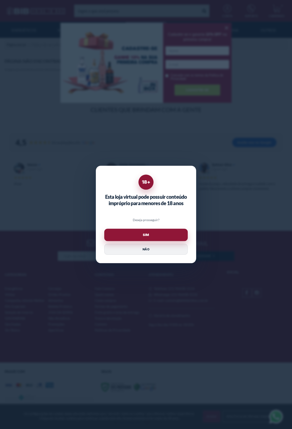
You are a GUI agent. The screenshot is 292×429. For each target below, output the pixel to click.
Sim (146, 235)
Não (146, 249)
